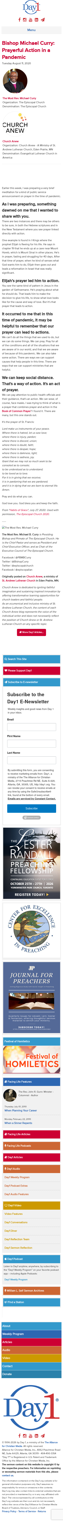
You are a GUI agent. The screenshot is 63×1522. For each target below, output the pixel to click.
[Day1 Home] (31, 7)
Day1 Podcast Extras (16, 1186)
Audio (6, 1350)
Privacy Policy (9, 1511)
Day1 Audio (13, 1169)
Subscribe (32, 808)
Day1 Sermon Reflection (18, 1248)
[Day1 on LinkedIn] (37, 20)
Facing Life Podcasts (18, 1146)
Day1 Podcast (15, 1259)
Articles (7, 1342)
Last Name (13, 753)
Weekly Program (13, 1334)
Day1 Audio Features (17, 1194)
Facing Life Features (19, 1082)
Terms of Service (27, 1511)
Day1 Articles (15, 1157)
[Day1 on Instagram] (25, 20)
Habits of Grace (19, 510)
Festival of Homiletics (17, 1041)
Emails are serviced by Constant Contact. (32, 798)
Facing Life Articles (18, 1134)
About (6, 1326)
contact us (7, 1475)
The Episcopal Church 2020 (32, 514)
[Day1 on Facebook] (20, 20)
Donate (7, 1374)
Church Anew (11, 141)
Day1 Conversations (16, 1222)
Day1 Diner (11, 1231)
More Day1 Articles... (33, 632)
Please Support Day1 (19, 670)
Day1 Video (14, 1205)
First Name (13, 736)
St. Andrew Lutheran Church (18, 580)
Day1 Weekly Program (17, 1177)
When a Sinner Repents (18, 1123)
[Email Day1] (43, 20)
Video (6, 1358)
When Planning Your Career (21, 1110)
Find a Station (15, 1302)
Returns (42, 1511)
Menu (31, 30)
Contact (7, 1366)
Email (10, 719)
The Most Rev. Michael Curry (19, 98)
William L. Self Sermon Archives (25, 1290)
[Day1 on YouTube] (31, 20)
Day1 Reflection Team (17, 1239)
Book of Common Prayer (16, 411)
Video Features (14, 1214)
